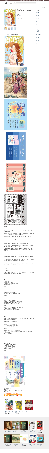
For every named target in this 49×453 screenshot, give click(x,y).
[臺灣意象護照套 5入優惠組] (8, 438)
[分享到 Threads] (20, 18)
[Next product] (42, 7)
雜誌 (37, 24)
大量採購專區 (38, 12)
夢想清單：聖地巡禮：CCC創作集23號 (9, 412)
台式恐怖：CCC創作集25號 (28, 411)
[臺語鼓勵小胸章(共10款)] (16, 425)
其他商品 (37, 40)
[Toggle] (44, 14)
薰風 (37, 29)
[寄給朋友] (22, 18)
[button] (42, 3)
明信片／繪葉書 (38, 34)
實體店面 (24, 0)
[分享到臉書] (18, 18)
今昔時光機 (37, 0)
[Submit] (35, 3)
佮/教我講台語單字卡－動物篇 (40, 445)
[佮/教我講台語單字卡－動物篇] (40, 438)
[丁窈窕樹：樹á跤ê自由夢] (24, 438)
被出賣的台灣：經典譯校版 (32, 431)
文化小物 (37, 33)
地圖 (37, 21)
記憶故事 (30, 0)
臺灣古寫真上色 (33, 0)
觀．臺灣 (38, 30)
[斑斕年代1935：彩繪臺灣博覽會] (32, 438)
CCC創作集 (38, 25)
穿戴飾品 (37, 37)
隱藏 (37, 43)
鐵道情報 (38, 31)
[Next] (15, 17)
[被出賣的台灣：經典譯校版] (32, 425)
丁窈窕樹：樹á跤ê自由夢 (24, 444)
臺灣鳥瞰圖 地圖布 (16, 444)
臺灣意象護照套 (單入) (24, 431)
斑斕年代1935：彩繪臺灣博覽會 (32, 445)
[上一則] (44, 7)
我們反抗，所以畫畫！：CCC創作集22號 (19, 412)
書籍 (21, 15)
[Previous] (5, 17)
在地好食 (37, 18)
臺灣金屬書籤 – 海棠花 (8, 431)
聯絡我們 (40, 0)
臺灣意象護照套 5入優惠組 (8, 444)
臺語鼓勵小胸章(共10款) (16, 431)
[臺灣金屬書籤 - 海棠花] (8, 425)
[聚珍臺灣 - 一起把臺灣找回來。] (8, 3)
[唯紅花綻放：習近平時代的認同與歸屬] (40, 425)
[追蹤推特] (43, 0)
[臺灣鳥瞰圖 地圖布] (16, 438)
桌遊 (37, 36)
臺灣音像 (37, 15)
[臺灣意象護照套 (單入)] (24, 425)
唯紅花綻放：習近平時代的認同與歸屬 (40, 431)
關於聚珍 (21, 0)
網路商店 (27, 0)
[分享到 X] (19, 18)
